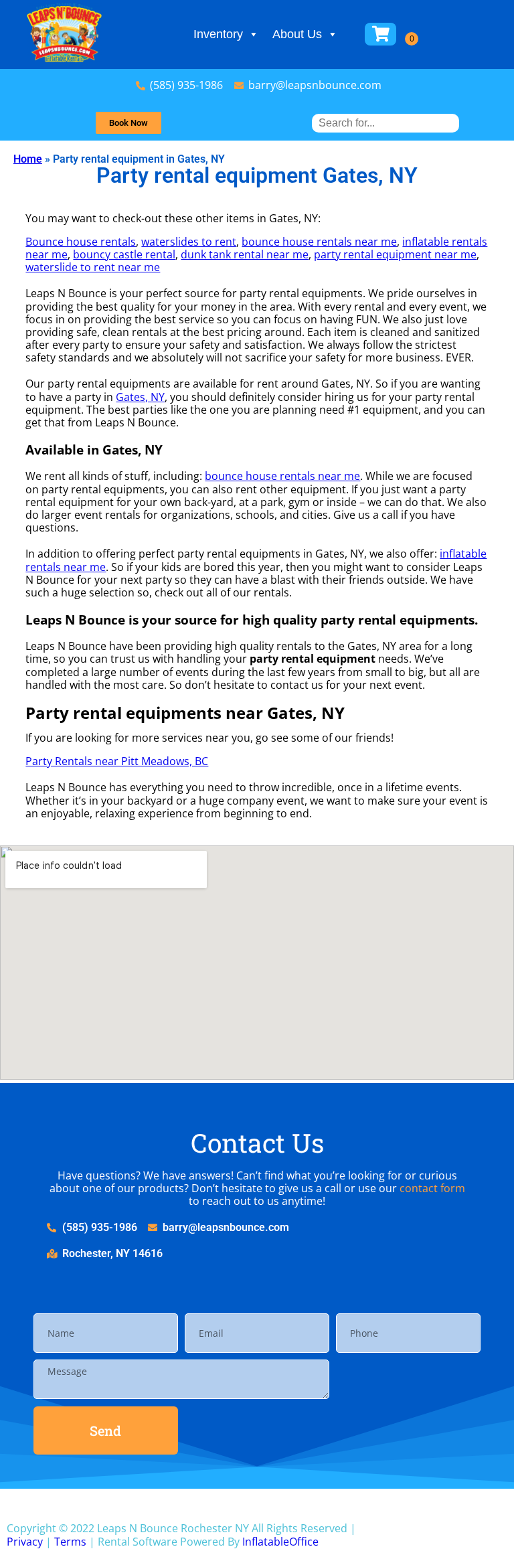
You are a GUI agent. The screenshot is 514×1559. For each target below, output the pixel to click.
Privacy (25, 1541)
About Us (297, 34)
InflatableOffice (280, 1541)
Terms (70, 1541)
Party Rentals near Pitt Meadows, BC (116, 761)
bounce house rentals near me (319, 241)
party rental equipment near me (395, 254)
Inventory (218, 34)
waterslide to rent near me (92, 267)
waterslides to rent (188, 241)
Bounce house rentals (80, 241)
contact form (432, 1188)
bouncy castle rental (124, 254)
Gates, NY (140, 397)
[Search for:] (385, 123)
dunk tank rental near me (245, 254)
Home (27, 159)
